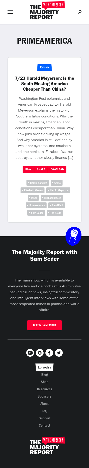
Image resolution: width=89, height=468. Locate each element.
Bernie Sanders (38, 183)
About (44, 403)
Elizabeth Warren (33, 190)
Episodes (44, 367)
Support (44, 418)
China (57, 183)
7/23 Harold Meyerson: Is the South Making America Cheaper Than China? (44, 83)
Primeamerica (37, 205)
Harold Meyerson (59, 190)
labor (34, 198)
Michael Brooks (52, 198)
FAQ (44, 410)
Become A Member (44, 325)
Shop (44, 381)
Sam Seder (37, 213)
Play (28, 169)
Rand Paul (57, 205)
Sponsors (44, 396)
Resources (44, 388)
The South (55, 213)
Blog (44, 374)
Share (41, 169)
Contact (44, 425)
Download (57, 169)
